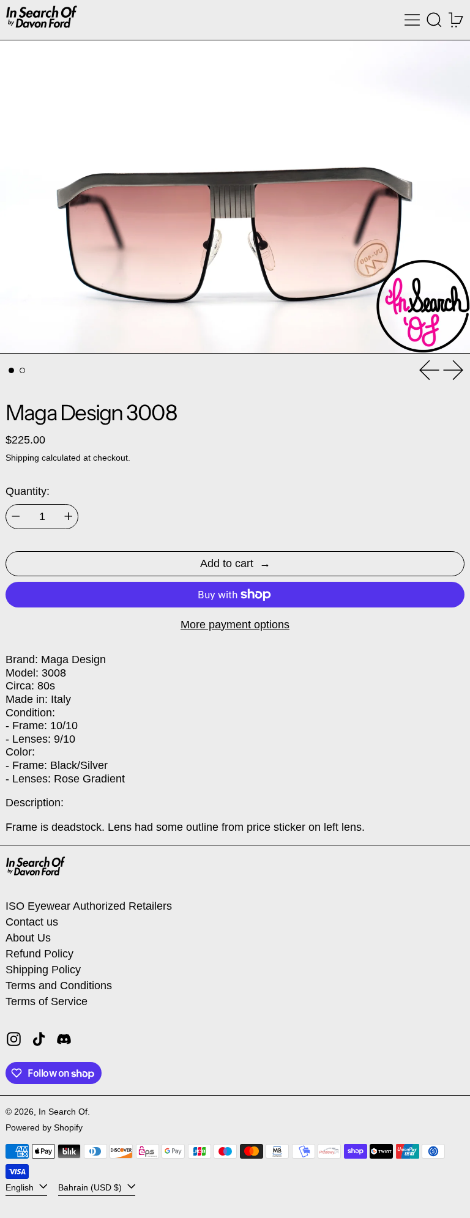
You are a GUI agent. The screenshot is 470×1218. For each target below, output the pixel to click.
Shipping (22, 457)
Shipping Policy (43, 970)
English (21, 1187)
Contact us (32, 922)
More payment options (235, 624)
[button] (434, 20)
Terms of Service (47, 1001)
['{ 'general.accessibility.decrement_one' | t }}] (16, 516)
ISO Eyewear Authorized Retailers (89, 906)
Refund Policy (39, 954)
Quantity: (28, 491)
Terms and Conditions (59, 985)
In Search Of (63, 1111)
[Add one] (68, 516)
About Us (28, 938)
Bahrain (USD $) (91, 1187)
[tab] (11, 370)
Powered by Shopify (44, 1127)
